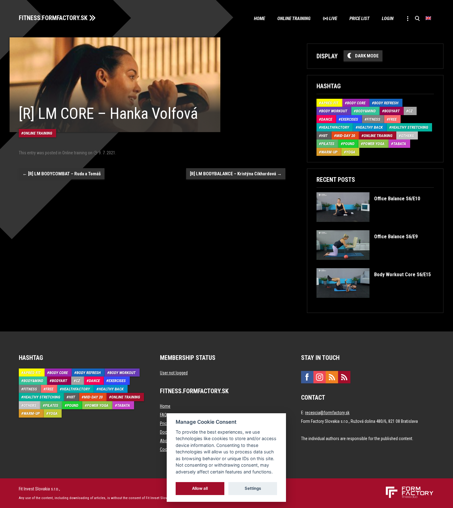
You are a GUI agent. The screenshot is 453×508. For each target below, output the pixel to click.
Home (259, 18)
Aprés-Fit (329, 103)
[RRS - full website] (332, 377)
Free (393, 119)
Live (333, 18)
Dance (326, 119)
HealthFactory (335, 127)
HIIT (324, 135)
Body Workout (334, 111)
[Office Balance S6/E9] (366, 264)
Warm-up (329, 152)
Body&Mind (366, 111)
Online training (294, 18)
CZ (410, 111)
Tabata (399, 143)
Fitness (373, 119)
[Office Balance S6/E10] (368, 226)
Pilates (327, 143)
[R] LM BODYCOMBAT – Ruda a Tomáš (61, 174)
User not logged (174, 372)
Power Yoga (374, 143)
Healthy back (370, 127)
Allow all (200, 488)
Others (407, 135)
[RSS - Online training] (344, 377)
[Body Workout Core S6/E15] (373, 302)
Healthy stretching (409, 127)
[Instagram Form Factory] (319, 377)
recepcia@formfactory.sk (327, 412)
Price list (359, 18)
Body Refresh (386, 103)
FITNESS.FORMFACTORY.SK (53, 18)
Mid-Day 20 (345, 135)
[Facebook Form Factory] (307, 377)
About (165, 440)
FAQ (163, 414)
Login (388, 18)
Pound (348, 143)
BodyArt (392, 111)
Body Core (356, 103)
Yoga (350, 152)
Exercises (349, 119)
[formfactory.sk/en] (407, 488)
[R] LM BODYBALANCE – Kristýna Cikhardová (236, 174)
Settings (253, 488)
